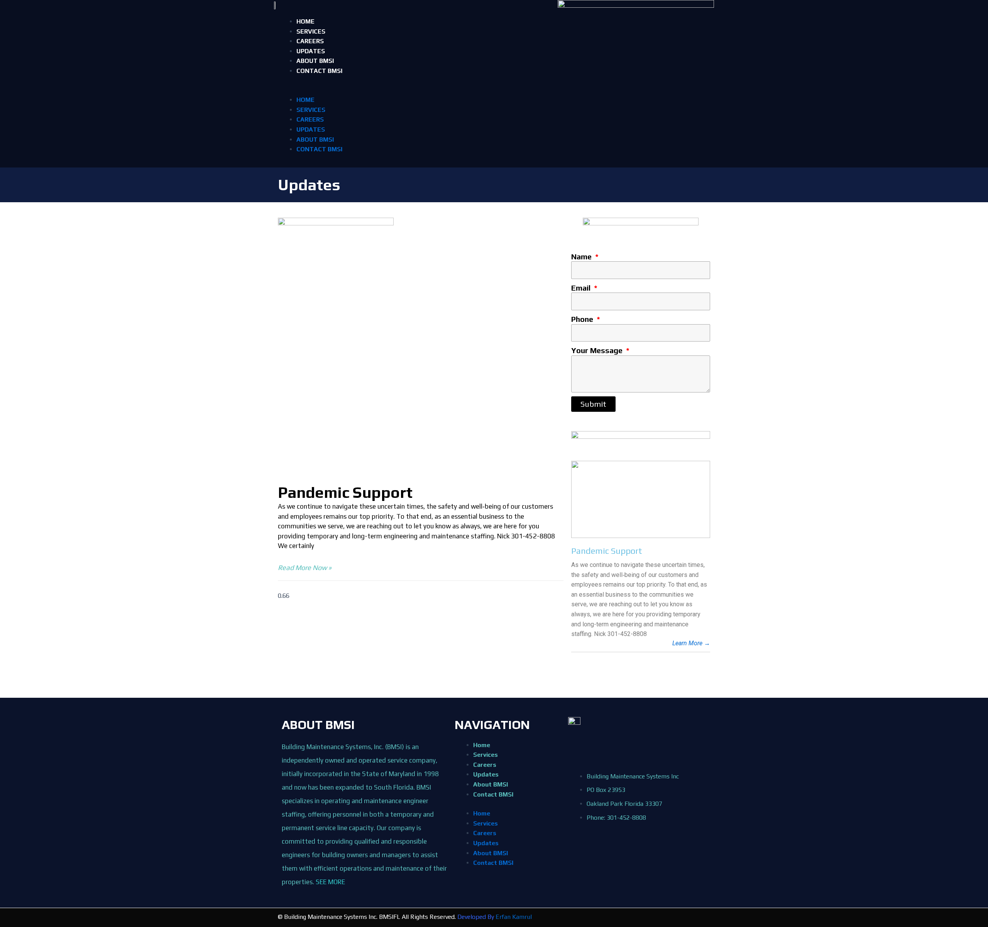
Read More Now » (305, 567)
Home (305, 21)
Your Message (597, 350)
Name (582, 256)
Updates (310, 51)
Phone (583, 319)
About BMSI (315, 60)
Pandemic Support (345, 492)
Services (310, 31)
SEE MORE (330, 882)
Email (581, 287)
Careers (310, 41)
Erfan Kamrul (514, 916)
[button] (494, 90)
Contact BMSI (319, 70)
